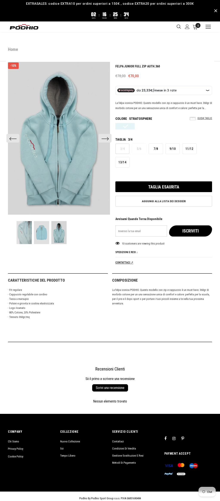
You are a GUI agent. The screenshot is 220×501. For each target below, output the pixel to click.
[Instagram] (176, 438)
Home (13, 49)
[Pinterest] (185, 438)
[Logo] (24, 27)
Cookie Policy (15, 456)
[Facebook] (168, 438)
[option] (59, 138)
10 (123, 243)
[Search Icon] (179, 27)
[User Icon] (187, 26)
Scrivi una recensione (110, 388)
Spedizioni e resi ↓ (126, 252)
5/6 (139, 149)
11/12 (189, 149)
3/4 (122, 149)
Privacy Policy (15, 448)
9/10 (173, 149)
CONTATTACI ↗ (124, 262)
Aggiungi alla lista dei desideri (164, 201)
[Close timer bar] (215, 10)
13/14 (122, 162)
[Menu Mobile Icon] (206, 26)
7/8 (156, 149)
